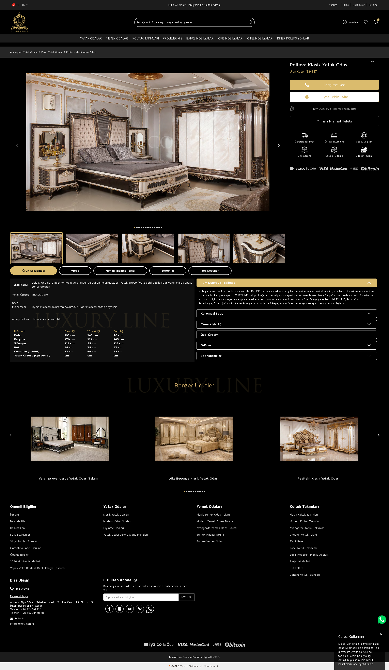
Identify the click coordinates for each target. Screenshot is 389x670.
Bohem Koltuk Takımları (305, 574)
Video (75, 270)
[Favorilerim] (366, 22)
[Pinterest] (140, 609)
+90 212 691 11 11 (32, 609)
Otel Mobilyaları (260, 38)
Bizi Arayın (22, 588)
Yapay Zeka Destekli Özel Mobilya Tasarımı (37, 568)
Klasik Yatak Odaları (52, 52)
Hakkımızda (17, 528)
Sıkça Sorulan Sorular (23, 541)
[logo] (19, 22)
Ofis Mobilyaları (230, 38)
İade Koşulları (210, 270)
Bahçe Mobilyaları (200, 38)
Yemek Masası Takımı (210, 534)
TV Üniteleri (297, 541)
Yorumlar (167, 270)
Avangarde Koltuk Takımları (307, 528)
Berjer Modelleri (300, 561)
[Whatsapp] (150, 609)
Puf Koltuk (296, 568)
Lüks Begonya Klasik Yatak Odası (193, 478)
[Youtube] (130, 609)
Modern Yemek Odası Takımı (215, 521)
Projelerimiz (172, 38)
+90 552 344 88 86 (33, 612)
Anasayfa (15, 52)
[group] (148, 142)
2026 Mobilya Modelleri (25, 561)
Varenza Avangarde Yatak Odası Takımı (68, 478)
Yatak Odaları (91, 38)
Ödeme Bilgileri (19, 554)
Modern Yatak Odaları (117, 521)
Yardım (333, 4)
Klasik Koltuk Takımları (304, 514)
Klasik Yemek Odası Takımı (213, 514)
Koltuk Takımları (146, 38)
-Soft (173, 666)
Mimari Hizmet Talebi (120, 270)
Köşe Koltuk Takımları (303, 548)
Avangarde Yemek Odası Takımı (217, 528)
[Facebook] (109, 609)
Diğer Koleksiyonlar (293, 38)
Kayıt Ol (186, 597)
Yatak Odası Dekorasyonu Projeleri (125, 534)
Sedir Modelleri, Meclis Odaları (309, 554)
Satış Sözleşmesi (20, 534)
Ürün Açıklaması (33, 270)
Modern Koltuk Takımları (305, 521)
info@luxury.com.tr (22, 623)
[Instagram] (119, 609)
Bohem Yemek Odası (210, 541)
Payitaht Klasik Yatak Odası (318, 478)
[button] (134, 227)
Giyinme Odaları (113, 528)
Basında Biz (17, 521)
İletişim (373, 4)
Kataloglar (359, 4)
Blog (346, 4)
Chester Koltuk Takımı (303, 534)
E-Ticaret (183, 666)
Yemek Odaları (117, 38)
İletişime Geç (334, 85)
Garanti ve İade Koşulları (25, 548)
